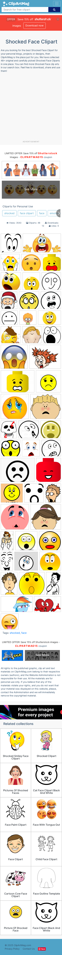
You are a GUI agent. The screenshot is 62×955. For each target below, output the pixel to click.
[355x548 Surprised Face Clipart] (9, 584)
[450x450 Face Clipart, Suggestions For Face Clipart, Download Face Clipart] (28, 319)
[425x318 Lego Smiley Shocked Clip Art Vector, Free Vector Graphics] (17, 382)
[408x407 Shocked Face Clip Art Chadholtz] (10, 449)
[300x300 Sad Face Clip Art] (48, 382)
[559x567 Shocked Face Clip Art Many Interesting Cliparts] (11, 283)
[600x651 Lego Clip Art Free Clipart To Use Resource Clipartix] (52, 264)
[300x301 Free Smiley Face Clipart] (11, 336)
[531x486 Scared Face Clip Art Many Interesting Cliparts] (46, 408)
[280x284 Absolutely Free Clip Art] (29, 302)
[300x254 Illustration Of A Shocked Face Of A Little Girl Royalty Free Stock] (45, 358)
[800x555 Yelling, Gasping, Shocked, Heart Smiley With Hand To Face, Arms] (47, 605)
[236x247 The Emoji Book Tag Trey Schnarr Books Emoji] (9, 623)
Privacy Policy (12, 948)
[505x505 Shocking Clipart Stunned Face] (26, 542)
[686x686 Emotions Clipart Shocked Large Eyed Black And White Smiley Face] (9, 319)
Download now (34, 25)
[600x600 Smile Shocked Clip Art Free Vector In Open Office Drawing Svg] (50, 542)
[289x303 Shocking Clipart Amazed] (10, 264)
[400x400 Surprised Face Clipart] (50, 562)
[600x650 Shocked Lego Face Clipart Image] (48, 471)
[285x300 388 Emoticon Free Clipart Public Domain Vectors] (51, 282)
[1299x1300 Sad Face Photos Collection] (15, 408)
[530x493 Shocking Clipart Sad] (46, 518)
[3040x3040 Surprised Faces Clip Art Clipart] (31, 584)
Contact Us (29, 948)
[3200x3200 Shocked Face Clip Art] (51, 431)
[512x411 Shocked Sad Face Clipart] (17, 471)
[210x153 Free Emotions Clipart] (49, 319)
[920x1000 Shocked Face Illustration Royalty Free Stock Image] (31, 449)
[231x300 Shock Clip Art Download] (9, 431)
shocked (9, 213)
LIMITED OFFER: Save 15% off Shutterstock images (30, 642)
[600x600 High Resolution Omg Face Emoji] (14, 358)
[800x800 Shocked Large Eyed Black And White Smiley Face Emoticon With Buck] (51, 449)
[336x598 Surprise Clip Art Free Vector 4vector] (7, 562)
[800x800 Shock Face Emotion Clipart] (28, 431)
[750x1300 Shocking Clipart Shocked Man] (7, 542)
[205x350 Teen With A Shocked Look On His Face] (53, 584)
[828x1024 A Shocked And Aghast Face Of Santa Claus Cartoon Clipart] (9, 302)
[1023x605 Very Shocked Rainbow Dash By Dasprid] (16, 605)
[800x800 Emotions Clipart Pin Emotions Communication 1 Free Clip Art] (51, 302)
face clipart (27, 213)
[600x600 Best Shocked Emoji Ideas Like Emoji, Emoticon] (31, 264)
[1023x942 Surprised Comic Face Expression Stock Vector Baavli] (26, 562)
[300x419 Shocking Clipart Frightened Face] (53, 494)
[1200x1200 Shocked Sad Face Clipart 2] (12, 494)
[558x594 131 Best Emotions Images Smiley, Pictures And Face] (11, 244)
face (41, 213)
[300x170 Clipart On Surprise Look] (42, 244)
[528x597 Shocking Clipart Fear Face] (34, 494)
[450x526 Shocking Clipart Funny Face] (31, 283)
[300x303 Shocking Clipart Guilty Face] (15, 518)
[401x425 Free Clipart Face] (32, 336)
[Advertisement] (31, 108)
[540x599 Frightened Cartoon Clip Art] (52, 336)
